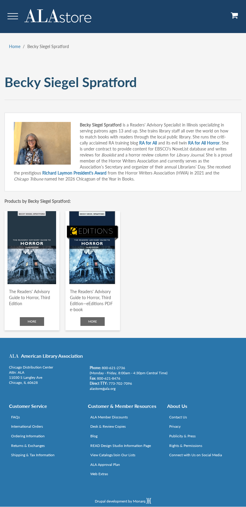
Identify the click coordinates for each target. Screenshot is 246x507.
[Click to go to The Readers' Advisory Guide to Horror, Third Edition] (31, 247)
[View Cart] (234, 17)
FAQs (15, 417)
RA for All (148, 142)
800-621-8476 (108, 378)
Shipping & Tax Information (33, 455)
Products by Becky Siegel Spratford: (37, 201)
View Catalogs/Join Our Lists (112, 455)
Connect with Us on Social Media (195, 455)
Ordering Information (28, 436)
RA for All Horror (204, 142)
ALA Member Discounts (109, 417)
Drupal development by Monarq (120, 501)
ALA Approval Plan (105, 464)
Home (14, 46)
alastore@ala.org (103, 388)
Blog (94, 436)
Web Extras (99, 474)
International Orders (27, 426)
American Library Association (52, 356)
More (32, 321)
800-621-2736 (113, 368)
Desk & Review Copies (108, 426)
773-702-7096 (120, 383)
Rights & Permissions (185, 445)
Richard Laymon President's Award (74, 172)
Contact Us (178, 417)
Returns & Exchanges (28, 445)
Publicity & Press (182, 436)
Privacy (175, 426)
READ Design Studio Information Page (120, 445)
